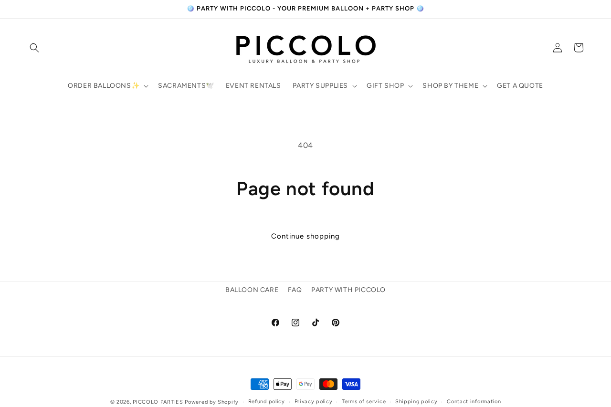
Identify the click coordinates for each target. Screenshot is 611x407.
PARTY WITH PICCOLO (348, 290)
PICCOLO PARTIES (158, 402)
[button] (34, 47)
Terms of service (364, 401)
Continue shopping (305, 236)
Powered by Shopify (212, 402)
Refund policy (266, 401)
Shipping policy (416, 401)
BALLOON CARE (251, 290)
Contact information (474, 401)
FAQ (295, 290)
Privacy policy (314, 401)
